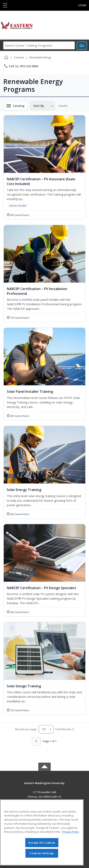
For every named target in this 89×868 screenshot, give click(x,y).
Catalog (18, 106)
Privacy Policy (70, 832)
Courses (19, 57)
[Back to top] (44, 786)
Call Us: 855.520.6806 (21, 66)
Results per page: (26, 729)
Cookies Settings (42, 853)
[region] (42, 832)
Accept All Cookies (41, 842)
